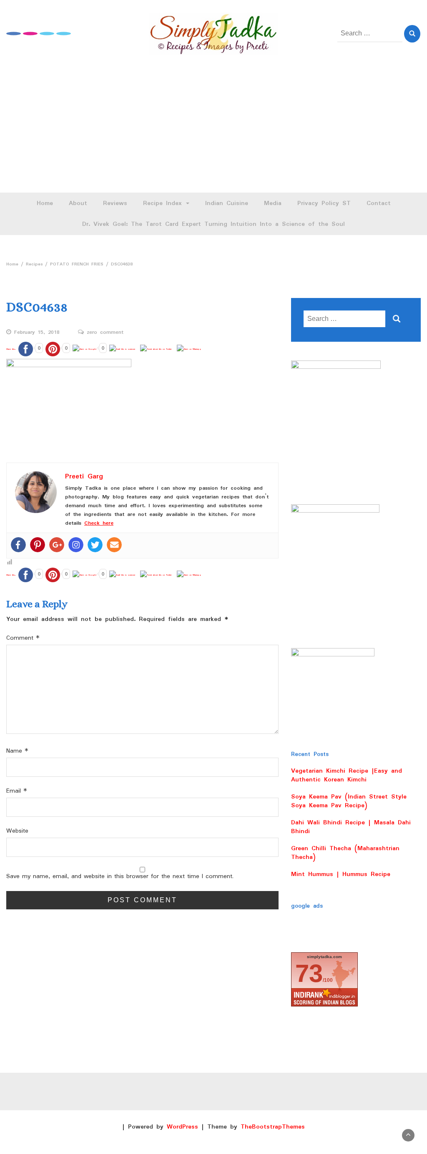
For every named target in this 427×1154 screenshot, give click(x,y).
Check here (98, 523)
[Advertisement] (213, 130)
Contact (379, 203)
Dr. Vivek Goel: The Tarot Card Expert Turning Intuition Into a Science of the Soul (213, 224)
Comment (23, 638)
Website (17, 831)
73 (309, 973)
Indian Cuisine (226, 203)
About (78, 203)
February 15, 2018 (37, 332)
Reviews (115, 203)
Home (45, 203)
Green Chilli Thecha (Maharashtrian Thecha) (345, 853)
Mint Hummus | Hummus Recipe (340, 874)
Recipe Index (164, 203)
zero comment (105, 332)
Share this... (11, 349)
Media (272, 203)
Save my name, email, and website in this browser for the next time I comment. (120, 876)
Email (16, 791)
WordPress (182, 1127)
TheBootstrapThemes (273, 1127)
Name (17, 751)
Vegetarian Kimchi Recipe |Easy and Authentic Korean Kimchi (346, 775)
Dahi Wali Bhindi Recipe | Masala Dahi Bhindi (351, 827)
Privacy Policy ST (324, 203)
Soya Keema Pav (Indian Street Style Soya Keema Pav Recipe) (349, 801)
